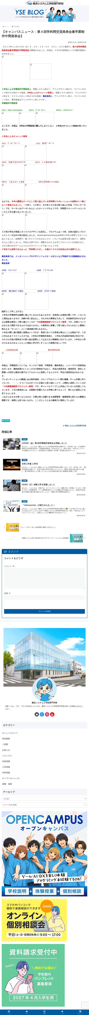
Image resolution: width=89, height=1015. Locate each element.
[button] (85, 805)
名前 (7, 593)
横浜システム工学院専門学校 (44, 703)
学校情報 (6, 420)
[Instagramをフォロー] (47, 714)
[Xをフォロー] (42, 714)
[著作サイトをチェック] (37, 714)
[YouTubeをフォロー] (52, 714)
